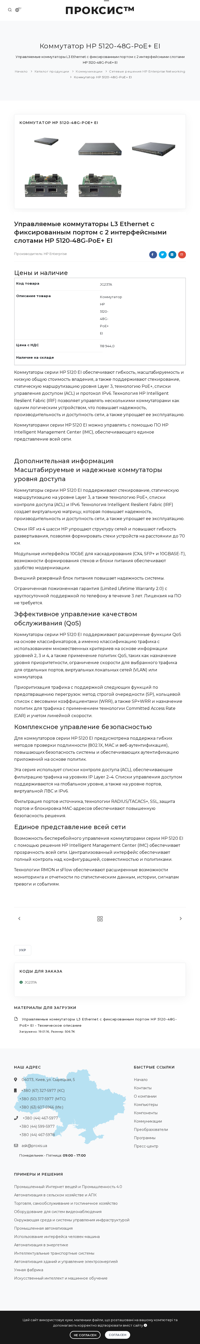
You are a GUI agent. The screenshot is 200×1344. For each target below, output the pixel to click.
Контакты (143, 1088)
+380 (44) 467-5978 (37, 1134)
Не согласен (85, 1335)
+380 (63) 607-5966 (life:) (41, 1107)
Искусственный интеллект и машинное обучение (61, 1278)
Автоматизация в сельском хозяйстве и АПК (55, 1195)
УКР (22, 950)
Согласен (117, 1335)
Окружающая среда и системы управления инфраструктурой (71, 1220)
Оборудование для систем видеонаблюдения (58, 1211)
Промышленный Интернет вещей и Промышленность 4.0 (68, 1186)
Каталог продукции (52, 71)
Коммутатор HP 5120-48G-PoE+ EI (103, 77)
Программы (144, 1138)
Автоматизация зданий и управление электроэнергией (66, 1261)
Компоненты (146, 1113)
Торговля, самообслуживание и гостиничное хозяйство (66, 1203)
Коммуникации (89, 71)
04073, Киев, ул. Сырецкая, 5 (48, 1079)
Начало (21, 71)
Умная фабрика (28, 1270)
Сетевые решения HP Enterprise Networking (147, 71)
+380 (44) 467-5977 (40, 1118)
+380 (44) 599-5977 (37, 1126)
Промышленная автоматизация (43, 1228)
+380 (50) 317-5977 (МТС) (42, 1099)
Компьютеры (146, 1104)
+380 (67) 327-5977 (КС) (43, 1090)
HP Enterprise (55, 254)
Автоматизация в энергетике (41, 1245)
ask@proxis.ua (34, 1145)
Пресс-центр (146, 1146)
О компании (145, 1096)
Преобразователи (151, 1129)
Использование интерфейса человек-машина (57, 1236)
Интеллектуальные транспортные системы (54, 1253)
